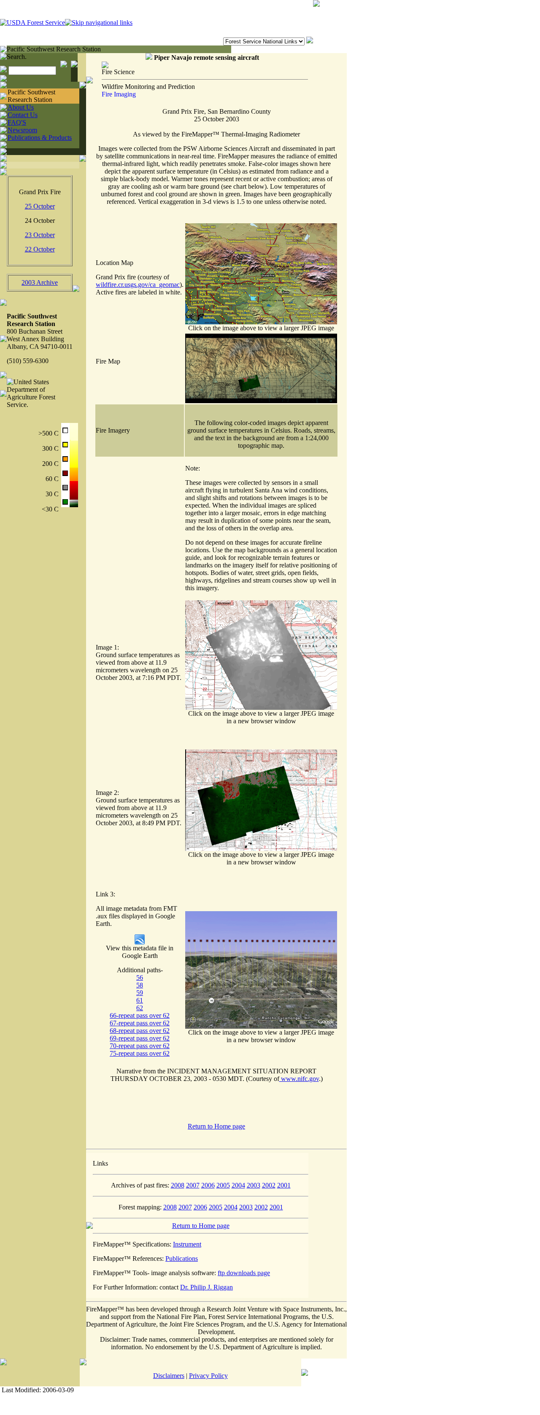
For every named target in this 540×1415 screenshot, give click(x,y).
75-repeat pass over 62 (140, 1053)
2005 (223, 1185)
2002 (268, 1185)
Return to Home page (216, 1126)
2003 (253, 1185)
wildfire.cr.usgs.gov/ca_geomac (138, 284)
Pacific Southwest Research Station (54, 49)
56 (139, 977)
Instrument (187, 1244)
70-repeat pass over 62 (140, 1045)
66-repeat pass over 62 (140, 1015)
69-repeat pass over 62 (140, 1038)
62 (139, 1007)
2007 (193, 1185)
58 (139, 985)
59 (139, 992)
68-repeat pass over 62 (140, 1030)
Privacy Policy (208, 1375)
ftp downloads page (244, 1272)
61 (139, 1000)
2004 (238, 1185)
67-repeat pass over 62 (140, 1023)
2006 (208, 1185)
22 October (40, 249)
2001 (284, 1185)
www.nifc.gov (299, 1078)
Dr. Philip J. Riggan (206, 1287)
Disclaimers (168, 1375)
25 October (40, 206)
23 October (40, 234)
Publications (181, 1258)
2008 (177, 1185)
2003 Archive (40, 282)
